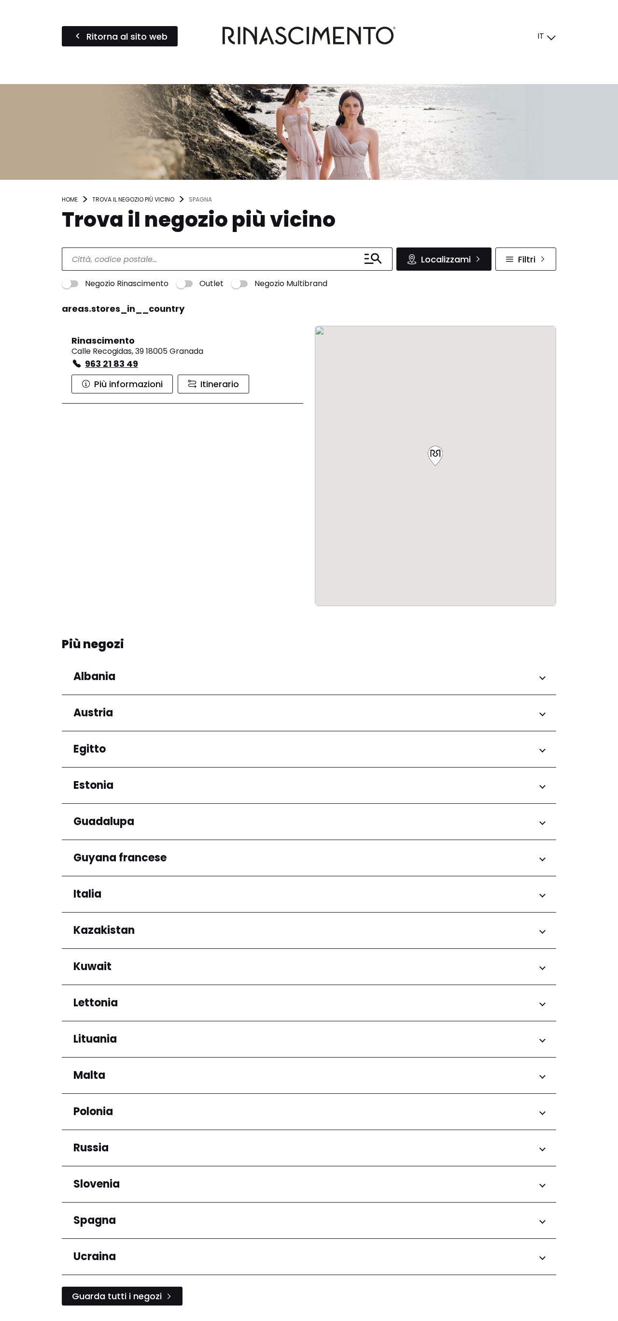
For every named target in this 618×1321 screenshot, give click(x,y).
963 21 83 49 (111, 364)
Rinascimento (103, 340)
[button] (435, 456)
